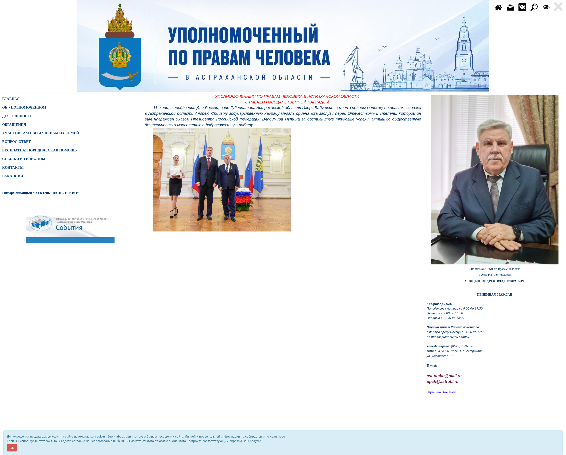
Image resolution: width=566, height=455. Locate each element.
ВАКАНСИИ (12, 176)
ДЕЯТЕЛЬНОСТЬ (17, 116)
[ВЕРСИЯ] (546, 6)
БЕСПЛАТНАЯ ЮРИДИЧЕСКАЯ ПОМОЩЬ (39, 150)
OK (12, 447)
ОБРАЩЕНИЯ (14, 124)
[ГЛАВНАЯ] (498, 6)
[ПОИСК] (534, 6)
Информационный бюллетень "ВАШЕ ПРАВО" (40, 193)
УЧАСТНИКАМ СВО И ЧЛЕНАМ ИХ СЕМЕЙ (40, 133)
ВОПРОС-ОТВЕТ (16, 141)
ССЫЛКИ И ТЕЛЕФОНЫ (23, 159)
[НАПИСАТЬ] (510, 6)
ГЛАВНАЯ (11, 99)
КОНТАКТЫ (13, 167)
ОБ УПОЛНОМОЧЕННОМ (24, 107)
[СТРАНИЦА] (522, 6)
